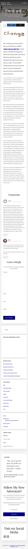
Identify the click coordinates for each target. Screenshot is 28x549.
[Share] (11, 25)
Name (4, 293)
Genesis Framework (21, 545)
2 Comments (16, 16)
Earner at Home (6, 391)
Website (5, 309)
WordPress (12, 546)
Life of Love (5, 397)
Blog (4, 385)
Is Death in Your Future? (8, 369)
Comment (5, 272)
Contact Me (5, 426)
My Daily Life (6, 403)
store (4, 409)
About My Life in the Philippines (11, 420)
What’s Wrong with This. (11, 49)
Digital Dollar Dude (7, 388)
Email (4, 301)
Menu (24, 2)
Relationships (6, 406)
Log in (16, 546)
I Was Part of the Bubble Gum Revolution (11, 375)
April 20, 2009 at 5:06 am (14, 201)
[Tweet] (20, 25)
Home (4, 415)
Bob (9, 240)
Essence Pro (12, 545)
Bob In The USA (6, 3)
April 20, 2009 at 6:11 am (14, 241)
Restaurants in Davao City (8, 366)
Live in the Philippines (7, 400)
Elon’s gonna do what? (7, 363)
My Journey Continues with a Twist (10, 372)
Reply (5, 234)
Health (4, 394)
